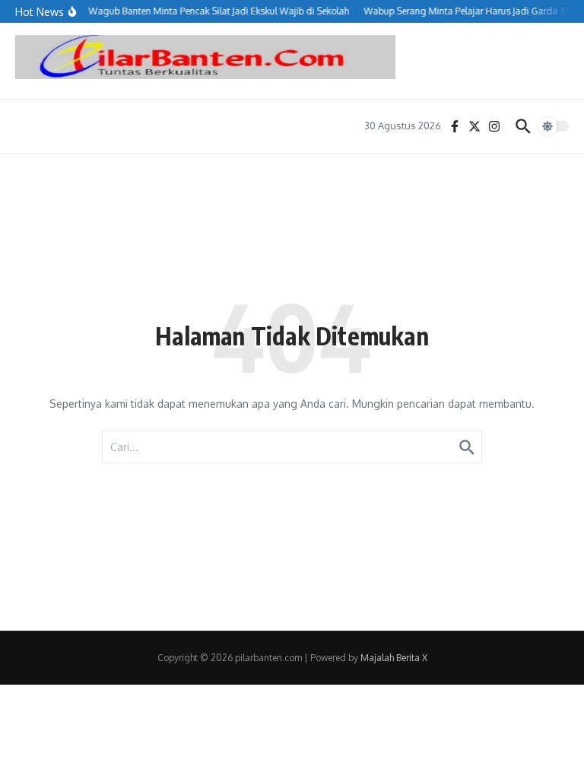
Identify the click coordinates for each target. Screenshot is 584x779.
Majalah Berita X (393, 657)
